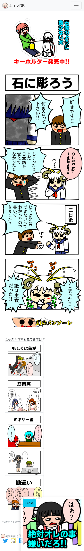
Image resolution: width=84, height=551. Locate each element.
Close (29, 503)
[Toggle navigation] (76, 5)
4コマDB (16, 5)
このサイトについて (14, 522)
